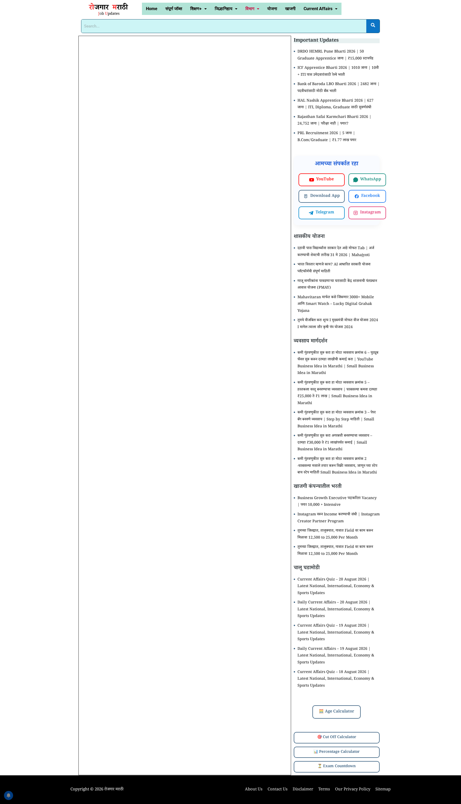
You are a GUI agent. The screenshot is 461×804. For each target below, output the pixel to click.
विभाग (249, 8)
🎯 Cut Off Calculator (336, 738)
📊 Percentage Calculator (336, 752)
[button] (198, 9)
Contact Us (278, 790)
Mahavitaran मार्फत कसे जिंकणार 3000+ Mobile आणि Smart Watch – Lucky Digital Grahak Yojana (335, 304)
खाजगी (290, 8)
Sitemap (383, 790)
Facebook (370, 196)
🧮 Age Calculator (336, 712)
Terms (324, 790)
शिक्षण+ (196, 8)
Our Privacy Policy (352, 790)
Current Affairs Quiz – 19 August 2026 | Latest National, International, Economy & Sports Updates (335, 633)
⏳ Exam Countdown (336, 767)
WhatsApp (370, 180)
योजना (272, 8)
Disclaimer (303, 790)
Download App (325, 196)
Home (151, 8)
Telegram (325, 213)
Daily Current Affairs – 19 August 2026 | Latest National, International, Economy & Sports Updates (335, 656)
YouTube (325, 180)
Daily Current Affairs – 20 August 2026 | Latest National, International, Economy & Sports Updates (335, 609)
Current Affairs (318, 8)
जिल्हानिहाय (223, 8)
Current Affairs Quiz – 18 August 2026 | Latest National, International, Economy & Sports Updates (335, 679)
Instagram (370, 213)
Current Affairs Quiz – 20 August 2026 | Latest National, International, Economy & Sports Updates (335, 586)
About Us (254, 790)
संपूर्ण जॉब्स (173, 8)
